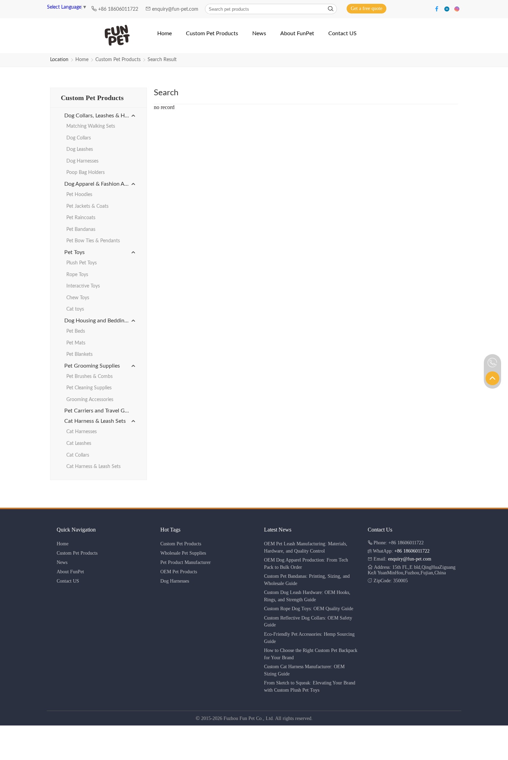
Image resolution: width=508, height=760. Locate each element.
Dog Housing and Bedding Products (100, 320)
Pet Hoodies (79, 194)
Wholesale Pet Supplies (183, 553)
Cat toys (75, 309)
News (62, 562)
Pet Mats (75, 343)
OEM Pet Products (178, 571)
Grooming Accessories (89, 399)
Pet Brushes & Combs (89, 376)
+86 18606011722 (119, 9)
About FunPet (70, 571)
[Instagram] (457, 8)
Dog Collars (78, 138)
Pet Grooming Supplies (92, 366)
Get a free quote (366, 8)
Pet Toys (74, 252)
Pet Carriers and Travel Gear (98, 410)
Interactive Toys (83, 286)
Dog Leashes (79, 149)
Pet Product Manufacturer (185, 562)
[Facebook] (438, 8)
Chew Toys (77, 297)
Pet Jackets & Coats (87, 206)
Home (81, 59)
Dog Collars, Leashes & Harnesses (100, 115)
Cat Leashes (78, 443)
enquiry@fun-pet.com (176, 9)
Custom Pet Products (118, 59)
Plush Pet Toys (81, 263)
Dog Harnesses (82, 161)
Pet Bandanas (80, 229)
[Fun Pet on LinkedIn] (448, 8)
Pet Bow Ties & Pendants (93, 240)
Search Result (162, 59)
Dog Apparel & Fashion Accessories (100, 184)
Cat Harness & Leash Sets (95, 421)
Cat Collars (77, 455)
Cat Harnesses (81, 431)
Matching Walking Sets (90, 126)
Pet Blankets (79, 354)
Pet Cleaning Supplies (89, 388)
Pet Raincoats (80, 217)
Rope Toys (77, 274)
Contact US (68, 581)
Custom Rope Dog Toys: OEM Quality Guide (308, 608)
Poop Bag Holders (85, 172)
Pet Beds (75, 331)
